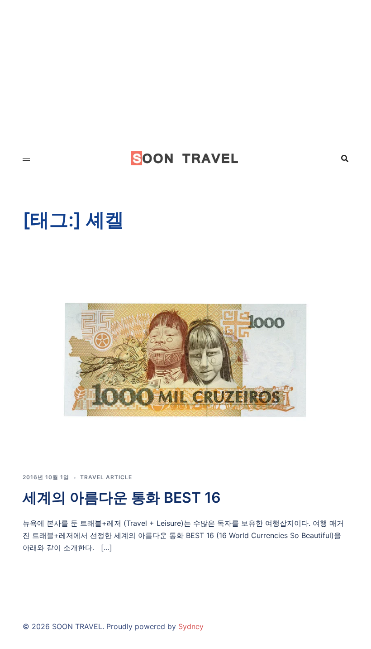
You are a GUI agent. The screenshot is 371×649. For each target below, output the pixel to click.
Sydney (191, 626)
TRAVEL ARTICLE (106, 477)
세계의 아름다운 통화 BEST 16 (122, 497)
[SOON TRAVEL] (185, 157)
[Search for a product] (344, 158)
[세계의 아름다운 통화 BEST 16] (185, 359)
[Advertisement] (185, 68)
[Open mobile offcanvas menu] (26, 158)
